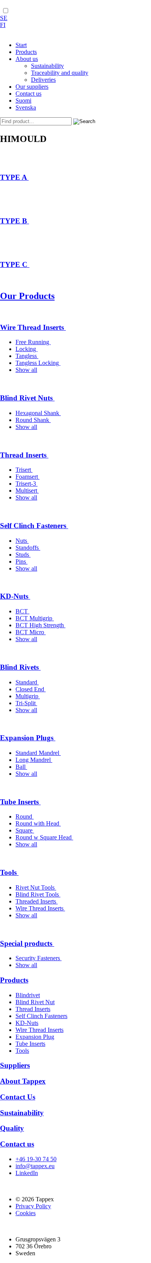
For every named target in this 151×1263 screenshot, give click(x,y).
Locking (26, 349)
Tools (9, 872)
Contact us (17, 1144)
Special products (27, 943)
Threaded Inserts (36, 901)
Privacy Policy (33, 1206)
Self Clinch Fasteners (34, 526)
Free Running (33, 342)
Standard (27, 682)
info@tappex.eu (35, 1166)
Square (24, 830)
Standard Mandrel (38, 753)
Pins (21, 561)
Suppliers (15, 1065)
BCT (22, 611)
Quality (12, 1128)
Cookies (25, 1213)
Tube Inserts (20, 802)
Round (24, 816)
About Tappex (23, 1081)
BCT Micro (30, 632)
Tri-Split (26, 703)
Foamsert (27, 476)
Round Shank (33, 420)
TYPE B (14, 221)
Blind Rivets (20, 667)
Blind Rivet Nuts (27, 398)
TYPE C (14, 264)
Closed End (30, 689)
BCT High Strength (40, 625)
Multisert (27, 490)
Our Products (27, 296)
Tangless (26, 356)
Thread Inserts (24, 455)
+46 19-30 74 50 (36, 1159)
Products (14, 980)
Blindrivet (27, 995)
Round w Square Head (44, 837)
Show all (26, 369)
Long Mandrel (33, 759)
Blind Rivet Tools (37, 894)
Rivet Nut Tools (35, 887)
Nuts (22, 540)
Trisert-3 (26, 483)
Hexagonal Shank (38, 413)
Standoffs (27, 547)
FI (2, 25)
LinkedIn (26, 1173)
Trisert (24, 469)
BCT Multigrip (34, 618)
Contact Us (17, 1097)
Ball (21, 766)
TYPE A (14, 177)
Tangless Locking (37, 363)
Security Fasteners (38, 958)
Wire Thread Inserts (33, 327)
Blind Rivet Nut (35, 1002)
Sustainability (22, 1113)
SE (3, 18)
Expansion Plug (34, 1036)
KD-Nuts (15, 596)
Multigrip (27, 696)
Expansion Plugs (27, 738)
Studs (23, 554)
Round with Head (38, 823)
